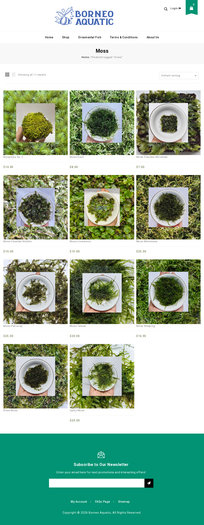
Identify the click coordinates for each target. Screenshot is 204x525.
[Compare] (27, 113)
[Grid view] (7, 74)
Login (174, 8)
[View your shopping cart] (193, 11)
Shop (65, 37)
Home (49, 37)
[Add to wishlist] (35, 113)
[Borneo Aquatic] (84, 16)
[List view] (13, 74)
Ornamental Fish (89, 37)
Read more (44, 367)
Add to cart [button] (44, 113)
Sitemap (124, 501)
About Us (153, 37)
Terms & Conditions (124, 37)
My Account (79, 501)
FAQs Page (102, 501)
